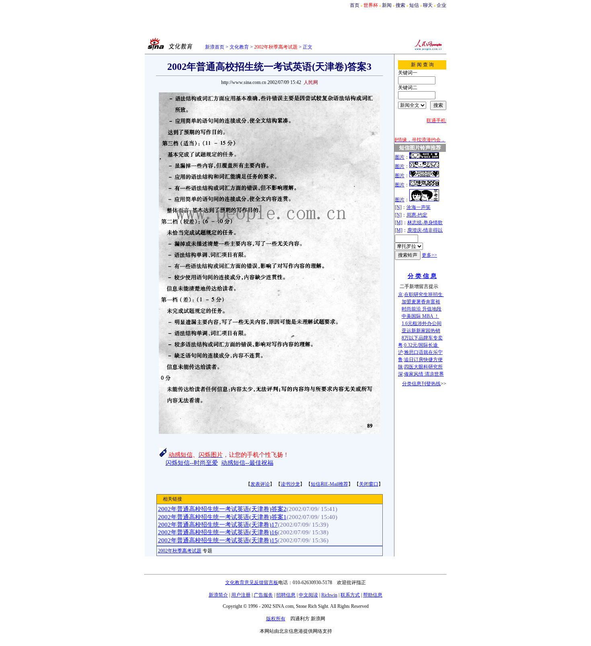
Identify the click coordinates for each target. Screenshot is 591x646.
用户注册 (240, 595)
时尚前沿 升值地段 (421, 309)
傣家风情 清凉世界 (424, 374)
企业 (441, 5)
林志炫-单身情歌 (425, 222)
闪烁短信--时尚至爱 (192, 463)
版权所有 (275, 618)
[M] (398, 222)
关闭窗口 (368, 484)
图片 (399, 157)
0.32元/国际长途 (421, 345)
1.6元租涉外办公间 (421, 323)
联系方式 (350, 595)
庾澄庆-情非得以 (425, 230)
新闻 (387, 5)
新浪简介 (218, 595)
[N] (398, 207)
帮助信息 (372, 595)
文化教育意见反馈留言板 (251, 582)
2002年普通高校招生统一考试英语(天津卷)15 (218, 540)
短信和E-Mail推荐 (329, 484)
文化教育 (239, 47)
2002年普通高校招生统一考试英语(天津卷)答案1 (222, 517)
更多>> (429, 255)
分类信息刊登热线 (421, 383)
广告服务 (263, 595)
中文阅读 (308, 595)
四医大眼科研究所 (423, 367)
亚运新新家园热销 (421, 330)
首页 (354, 5)
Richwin (329, 595)
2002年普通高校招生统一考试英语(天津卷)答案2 (222, 509)
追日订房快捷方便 (423, 359)
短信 (414, 5)
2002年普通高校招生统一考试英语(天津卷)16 (218, 532)
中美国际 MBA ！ (420, 316)
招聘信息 (286, 595)
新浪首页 (214, 47)
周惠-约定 (416, 215)
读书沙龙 (290, 484)
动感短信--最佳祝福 (247, 463)
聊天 (428, 5)
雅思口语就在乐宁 (423, 352)
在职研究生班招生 (424, 294)
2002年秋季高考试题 (179, 551)
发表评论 (260, 484)
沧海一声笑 (418, 207)
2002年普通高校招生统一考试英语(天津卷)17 (218, 524)
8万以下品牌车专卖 (422, 338)
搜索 (400, 5)
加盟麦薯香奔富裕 (421, 302)
